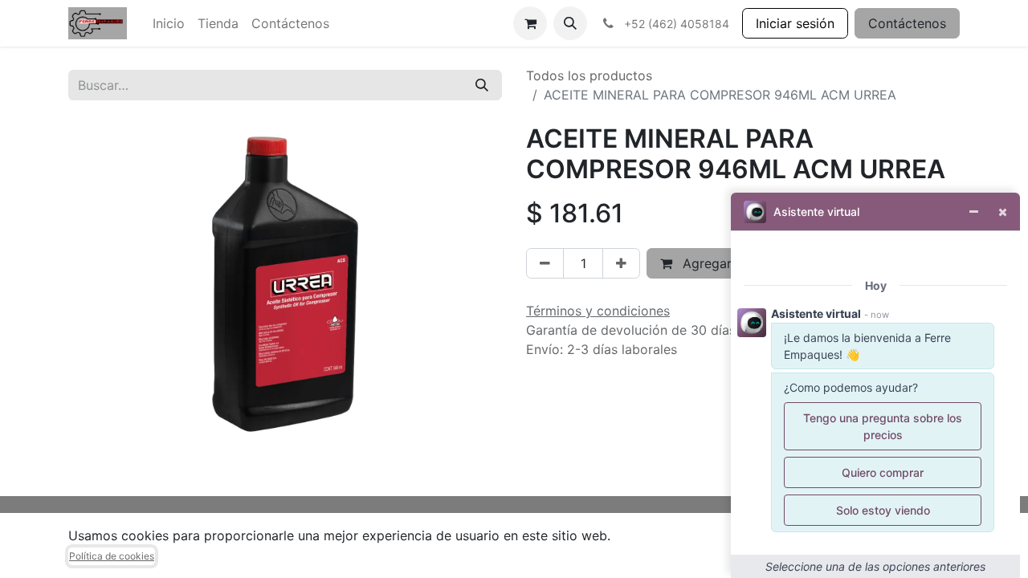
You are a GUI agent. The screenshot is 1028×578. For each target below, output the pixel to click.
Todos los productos (589, 75)
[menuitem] (168, 23)
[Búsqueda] (482, 85)
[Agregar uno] (621, 263)
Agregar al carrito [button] (734, 263)
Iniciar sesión (795, 23)
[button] (570, 23)
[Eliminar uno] (545, 263)
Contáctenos (907, 23)
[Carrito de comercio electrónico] (530, 23)
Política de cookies (111, 556)
